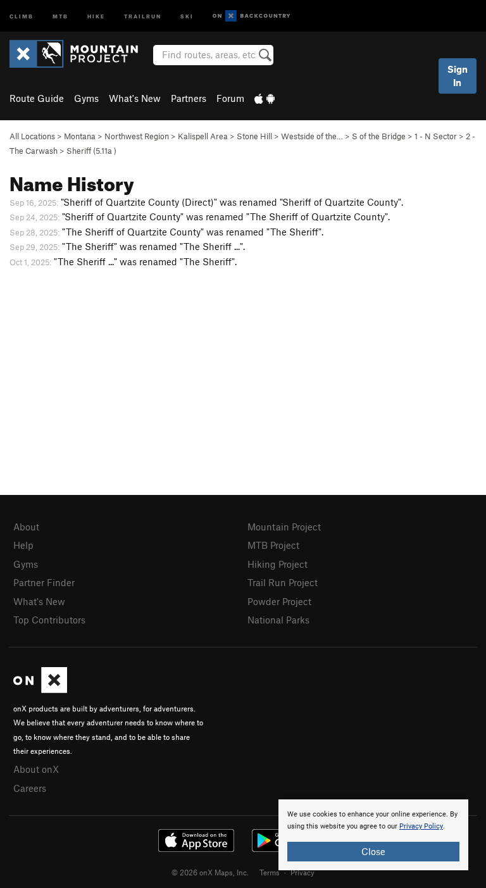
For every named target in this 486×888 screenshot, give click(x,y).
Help (23, 545)
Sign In (457, 75)
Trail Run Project (282, 582)
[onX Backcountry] (251, 16)
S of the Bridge (379, 136)
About (26, 526)
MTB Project (273, 545)
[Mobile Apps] (264, 98)
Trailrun (142, 15)
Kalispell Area (203, 136)
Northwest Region (136, 136)
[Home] (80, 54)
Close (373, 851)
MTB (60, 15)
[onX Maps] (40, 689)
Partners (188, 98)
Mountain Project (284, 526)
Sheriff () (91, 151)
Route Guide (36, 98)
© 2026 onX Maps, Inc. (210, 872)
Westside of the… (312, 136)
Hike (96, 15)
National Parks (278, 619)
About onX (36, 769)
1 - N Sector (435, 136)
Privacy (302, 872)
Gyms (86, 98)
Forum (230, 98)
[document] (373, 834)
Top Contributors (49, 619)
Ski (187, 15)
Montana (80, 136)
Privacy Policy (421, 826)
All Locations (32, 136)
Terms (269, 872)
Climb (21, 15)
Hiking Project (277, 564)
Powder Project (279, 601)
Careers (29, 788)
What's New (135, 98)
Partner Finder (44, 582)
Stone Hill (254, 136)
